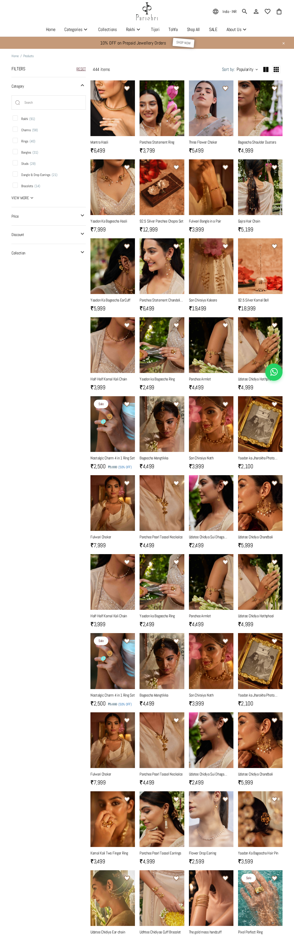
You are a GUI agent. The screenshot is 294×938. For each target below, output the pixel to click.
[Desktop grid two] (266, 69)
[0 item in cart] (279, 11)
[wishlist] (267, 11)
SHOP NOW (183, 42)
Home (15, 56)
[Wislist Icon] (126, 88)
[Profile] (256, 11)
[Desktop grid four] (276, 69)
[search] (244, 11)
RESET (81, 69)
